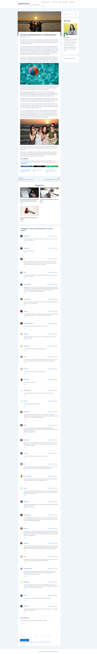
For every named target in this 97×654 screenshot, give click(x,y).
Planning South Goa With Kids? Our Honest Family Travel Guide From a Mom (25, 170)
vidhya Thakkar (27, 379)
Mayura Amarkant (27, 284)
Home (42, 6)
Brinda (25, 272)
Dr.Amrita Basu (26, 346)
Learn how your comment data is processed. (41, 641)
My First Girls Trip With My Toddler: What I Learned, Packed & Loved (51, 170)
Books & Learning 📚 (63, 2)
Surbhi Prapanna (27, 411)
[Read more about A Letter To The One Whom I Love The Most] (49, 192)
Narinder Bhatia (27, 582)
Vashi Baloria (26, 501)
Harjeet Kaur (26, 528)
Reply (25, 242)
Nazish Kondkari (27, 299)
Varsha (25, 425)
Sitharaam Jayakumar (28, 568)
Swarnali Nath (26, 439)
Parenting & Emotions (45, 2)
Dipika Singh (26, 543)
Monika (25, 595)
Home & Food (54, 2)
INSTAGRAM (23, 163)
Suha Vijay (26, 453)
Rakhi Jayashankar (27, 390)
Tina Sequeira (26, 248)
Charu (25, 356)
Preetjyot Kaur (26, 236)
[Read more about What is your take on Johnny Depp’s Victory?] (29, 210)
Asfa (24, 556)
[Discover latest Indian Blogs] (69, 58)
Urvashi (25, 488)
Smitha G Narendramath (28, 323)
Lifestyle (21, 202)
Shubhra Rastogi (27, 515)
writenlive (25, 311)
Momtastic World (23, 3)
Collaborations (72, 2)
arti (24, 258)
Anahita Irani (26, 606)
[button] (49, 2)
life (37, 103)
